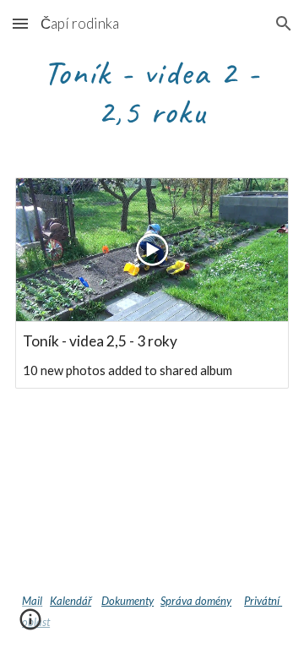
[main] (152, 91)
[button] (20, 23)
